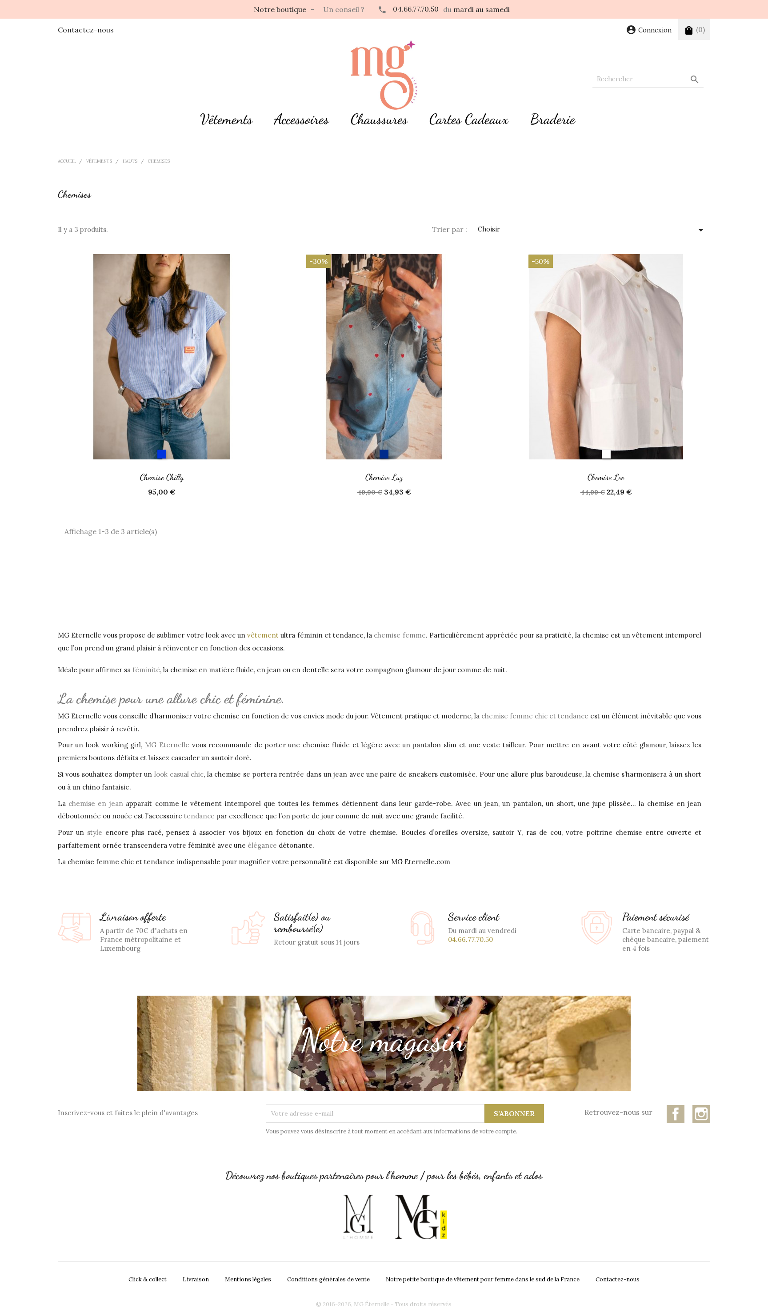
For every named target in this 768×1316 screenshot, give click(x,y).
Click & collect (147, 1279)
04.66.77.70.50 (416, 8)
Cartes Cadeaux (468, 119)
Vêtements (226, 119)
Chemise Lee (606, 477)
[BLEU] (161, 454)
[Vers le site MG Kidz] (420, 1217)
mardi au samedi (481, 9)
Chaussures (379, 119)
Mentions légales (248, 1279)
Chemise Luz (384, 477)
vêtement (263, 635)
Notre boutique (280, 9)
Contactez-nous (86, 29)
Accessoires (301, 119)
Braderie (552, 119)
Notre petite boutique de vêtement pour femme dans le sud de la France (483, 1279)
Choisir (592, 230)
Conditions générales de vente (328, 1279)
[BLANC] (606, 454)
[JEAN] (384, 454)
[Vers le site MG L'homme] (358, 1217)
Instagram (701, 1114)
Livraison (196, 1279)
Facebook (675, 1114)
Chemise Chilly (162, 477)
